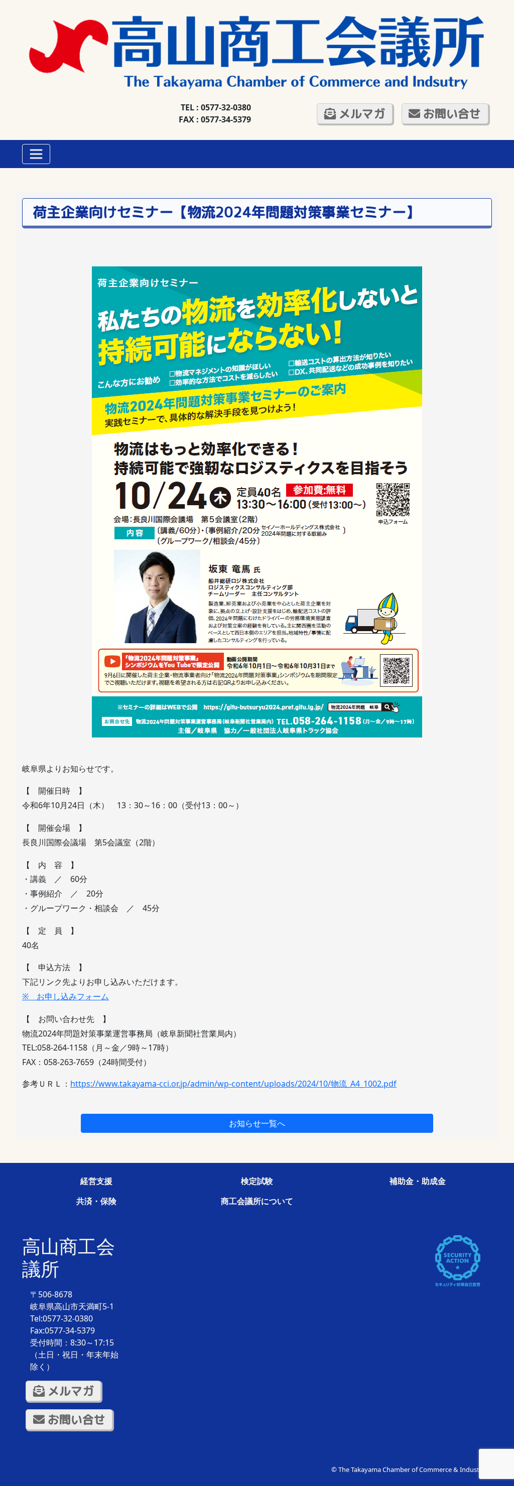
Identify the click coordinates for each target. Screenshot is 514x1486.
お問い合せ (450, 113)
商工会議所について (257, 1201)
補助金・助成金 (418, 1180)
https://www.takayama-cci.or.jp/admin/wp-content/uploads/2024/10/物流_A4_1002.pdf (233, 1083)
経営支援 (96, 1180)
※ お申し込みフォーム (65, 996)
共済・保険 (96, 1201)
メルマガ (360, 113)
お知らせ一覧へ (257, 1123)
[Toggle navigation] (36, 154)
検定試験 (257, 1180)
